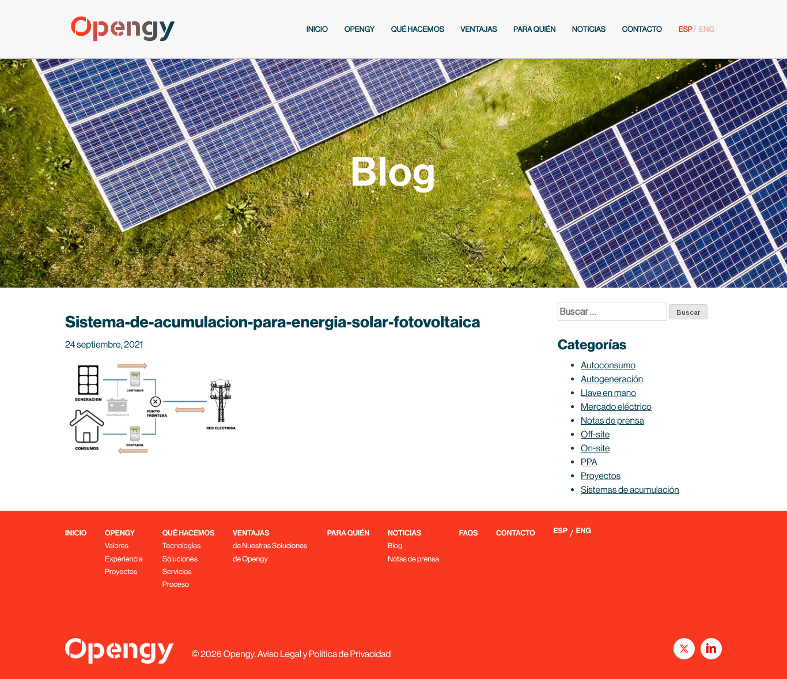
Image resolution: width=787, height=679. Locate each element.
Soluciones (180, 558)
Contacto (642, 29)
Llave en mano (608, 392)
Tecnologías (181, 545)
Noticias (589, 29)
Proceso (175, 584)
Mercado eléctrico (616, 406)
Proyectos (600, 475)
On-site (595, 448)
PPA (589, 462)
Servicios (177, 571)
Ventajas (478, 29)
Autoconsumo (608, 365)
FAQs (468, 533)
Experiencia (123, 558)
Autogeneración (612, 379)
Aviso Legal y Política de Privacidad (324, 653)
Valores (116, 545)
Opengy (359, 29)
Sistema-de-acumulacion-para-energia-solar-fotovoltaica (272, 322)
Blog (395, 545)
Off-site (595, 434)
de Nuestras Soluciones (270, 545)
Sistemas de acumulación (630, 489)
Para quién (534, 29)
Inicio (317, 29)
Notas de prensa (612, 420)
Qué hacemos (417, 29)
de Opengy (250, 558)
